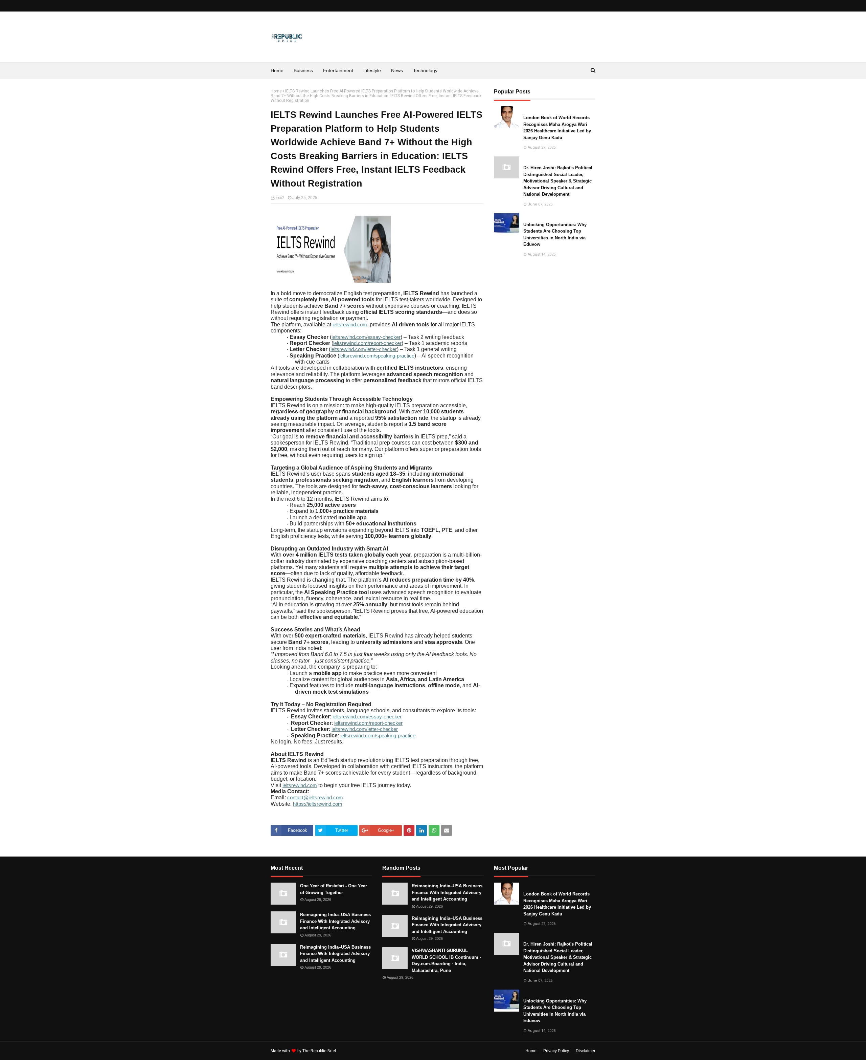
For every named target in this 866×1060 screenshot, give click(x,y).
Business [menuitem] (303, 70)
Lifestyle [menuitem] (372, 70)
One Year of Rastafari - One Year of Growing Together (333, 889)
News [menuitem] (397, 70)
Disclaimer (585, 1050)
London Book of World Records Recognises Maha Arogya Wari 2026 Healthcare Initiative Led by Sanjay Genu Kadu (557, 127)
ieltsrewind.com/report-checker (367, 343)
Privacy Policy (556, 1050)
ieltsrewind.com (350, 324)
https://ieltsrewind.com (317, 804)
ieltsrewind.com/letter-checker (364, 349)
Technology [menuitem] (425, 70)
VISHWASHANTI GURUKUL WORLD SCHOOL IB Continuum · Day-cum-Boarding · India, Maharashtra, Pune (446, 960)
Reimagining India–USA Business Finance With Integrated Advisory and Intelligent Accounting (335, 921)
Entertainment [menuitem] (338, 70)
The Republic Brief (319, 1050)
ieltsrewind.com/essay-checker (366, 337)
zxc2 (279, 197)
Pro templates (355, 1050)
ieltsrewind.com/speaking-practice (376, 356)
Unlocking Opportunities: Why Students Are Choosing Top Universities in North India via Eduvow (555, 234)
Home (276, 91)
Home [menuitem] (277, 70)
